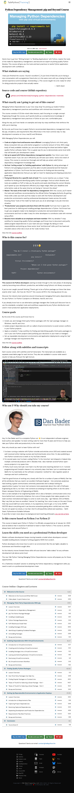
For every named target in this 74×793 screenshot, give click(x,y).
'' (19, 2)
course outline (17, 233)
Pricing (20, 754)
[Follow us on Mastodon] (58, 767)
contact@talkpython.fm (46, 579)
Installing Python (23, 764)
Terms (20, 768)
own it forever (43, 48)
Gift (59, 52)
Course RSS (22, 771)
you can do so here (62, 514)
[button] (69, 2)
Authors (21, 761)
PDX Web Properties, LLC (30, 783)
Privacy (21, 766)
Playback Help (22, 775)
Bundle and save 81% (35, 52)
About (20, 778)
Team (50, 52)
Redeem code (22, 759)
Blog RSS (21, 773)
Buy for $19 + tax (19, 52)
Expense (21, 757)
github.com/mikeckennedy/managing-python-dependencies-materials (37, 96)
